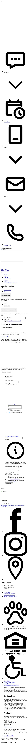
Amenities (6, 277)
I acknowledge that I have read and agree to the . (14, 478)
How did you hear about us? (12, 474)
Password (6, 319)
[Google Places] (15, 579)
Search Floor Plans (5, 336)
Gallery (5, 276)
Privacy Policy (14, 481)
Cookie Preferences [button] (8, 683)
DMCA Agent (7, 592)
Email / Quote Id (7, 317)
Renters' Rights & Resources (10, 596)
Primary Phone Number (16, 412)
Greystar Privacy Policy (9, 682)
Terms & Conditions (15, 479)
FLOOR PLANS (5, 271)
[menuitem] (15, 274)
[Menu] (1, 272)
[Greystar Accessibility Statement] (15, 678)
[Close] (1, 1)
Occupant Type (9, 376)
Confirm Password (9, 469)
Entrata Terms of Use (9, 736)
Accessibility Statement (9, 595)
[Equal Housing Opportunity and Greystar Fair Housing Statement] (15, 654)
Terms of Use (7, 681)
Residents (6, 280)
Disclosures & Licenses (9, 593)
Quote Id (6, 303)
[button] (15, 463)
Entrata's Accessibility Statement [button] (11, 685)
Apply (5, 281)
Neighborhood (7, 278)
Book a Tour (4, 269)
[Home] (12, 268)
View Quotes (7, 306)
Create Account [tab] (7, 290)
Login (5, 321)
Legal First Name (9, 380)
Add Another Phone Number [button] (11, 436)
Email (6, 437)
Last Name (8, 383)
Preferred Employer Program (10, 282)
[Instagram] (15, 555)
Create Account (8, 483)
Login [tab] (5, 291)
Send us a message (8, 726)
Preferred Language (10, 472)
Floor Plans (6, 274)
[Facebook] (15, 531)
